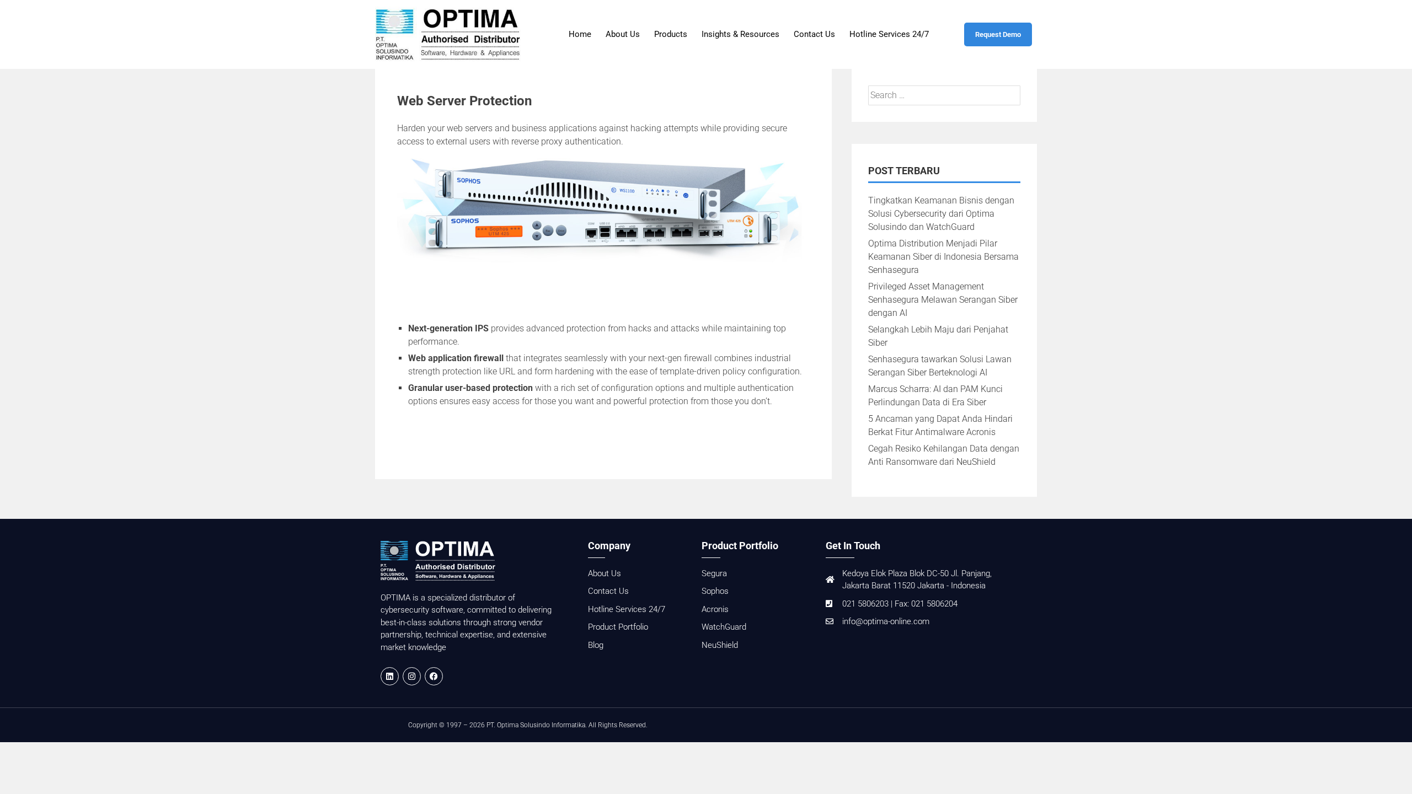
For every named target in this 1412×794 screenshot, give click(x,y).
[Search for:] (944, 95)
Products (670, 34)
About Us (623, 34)
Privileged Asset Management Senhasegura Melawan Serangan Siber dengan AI (943, 299)
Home (580, 34)
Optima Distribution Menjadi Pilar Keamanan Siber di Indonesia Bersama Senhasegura (943, 256)
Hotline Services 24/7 (889, 34)
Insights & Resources (740, 34)
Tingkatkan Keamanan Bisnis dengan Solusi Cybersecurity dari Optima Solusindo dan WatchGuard (941, 213)
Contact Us (814, 34)
